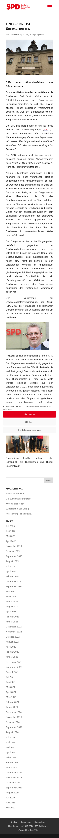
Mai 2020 (10, 747)
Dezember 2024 (14, 581)
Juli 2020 (10, 737)
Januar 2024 (12, 601)
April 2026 (11, 541)
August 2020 (12, 732)
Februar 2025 (12, 576)
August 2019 (12, 792)
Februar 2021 (12, 702)
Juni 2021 (10, 681)
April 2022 (11, 646)
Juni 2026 (10, 531)
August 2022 (12, 641)
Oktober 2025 (13, 551)
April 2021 (11, 692)
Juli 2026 (10, 526)
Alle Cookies (29, 414)
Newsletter (13, 826)
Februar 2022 (12, 651)
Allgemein (39, 34)
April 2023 (11, 611)
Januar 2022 (12, 656)
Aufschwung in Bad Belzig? (19, 513)
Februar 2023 (12, 616)
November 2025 (14, 546)
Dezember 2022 (14, 626)
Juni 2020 (10, 742)
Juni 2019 (10, 802)
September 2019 (14, 787)
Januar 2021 (12, 707)
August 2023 (12, 606)
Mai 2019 (10, 807)
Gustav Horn (15, 34)
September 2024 (14, 586)
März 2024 (11, 596)
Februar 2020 (12, 762)
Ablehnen (29, 422)
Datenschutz (40, 822)
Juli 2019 (10, 797)
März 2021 (11, 697)
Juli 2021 (10, 676)
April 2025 (11, 571)
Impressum (26, 822)
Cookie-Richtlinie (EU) (28, 830)
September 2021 (14, 666)
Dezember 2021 (14, 661)
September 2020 (14, 727)
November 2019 (14, 777)
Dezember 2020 (14, 712)
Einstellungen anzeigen (29, 430)
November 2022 (14, 631)
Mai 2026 (10, 536)
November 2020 (14, 717)
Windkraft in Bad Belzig (17, 508)
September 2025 (14, 556)
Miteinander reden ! (15, 503)
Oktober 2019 (13, 782)
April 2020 (11, 752)
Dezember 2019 (14, 772)
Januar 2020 (12, 767)
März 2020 (11, 757)
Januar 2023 (12, 621)
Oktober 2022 (13, 636)
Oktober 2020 (13, 722)
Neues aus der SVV (15, 493)
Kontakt (14, 822)
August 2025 (12, 561)
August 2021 (12, 671)
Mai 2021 (10, 687)
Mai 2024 (10, 591)
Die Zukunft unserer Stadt (18, 498)
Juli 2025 (10, 566)
